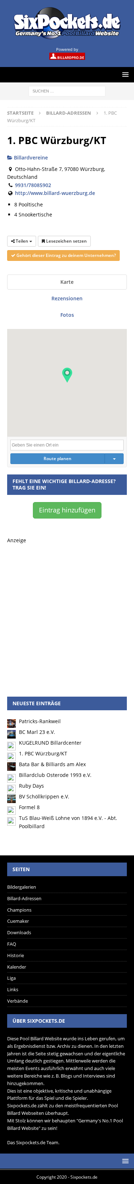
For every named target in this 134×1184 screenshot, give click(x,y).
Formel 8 (29, 807)
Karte (67, 281)
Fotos (67, 314)
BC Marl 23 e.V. (37, 732)
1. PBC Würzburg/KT (43, 753)
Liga (11, 978)
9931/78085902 (33, 185)
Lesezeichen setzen (66, 241)
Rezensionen (67, 298)
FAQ (11, 944)
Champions (19, 910)
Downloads (19, 932)
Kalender (16, 967)
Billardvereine (30, 157)
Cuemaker (18, 921)
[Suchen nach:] (67, 90)
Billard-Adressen (24, 898)
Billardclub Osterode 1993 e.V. (55, 775)
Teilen (22, 241)
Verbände (17, 1001)
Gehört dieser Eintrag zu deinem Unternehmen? (65, 255)
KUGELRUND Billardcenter (50, 742)
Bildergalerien (21, 887)
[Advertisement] (67, 611)
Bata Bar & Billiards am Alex (52, 764)
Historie (15, 955)
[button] (67, 375)
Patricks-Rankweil (40, 721)
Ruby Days (31, 785)
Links (12, 989)
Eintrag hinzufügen (67, 510)
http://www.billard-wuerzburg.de (55, 193)
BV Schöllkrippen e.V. (44, 796)
